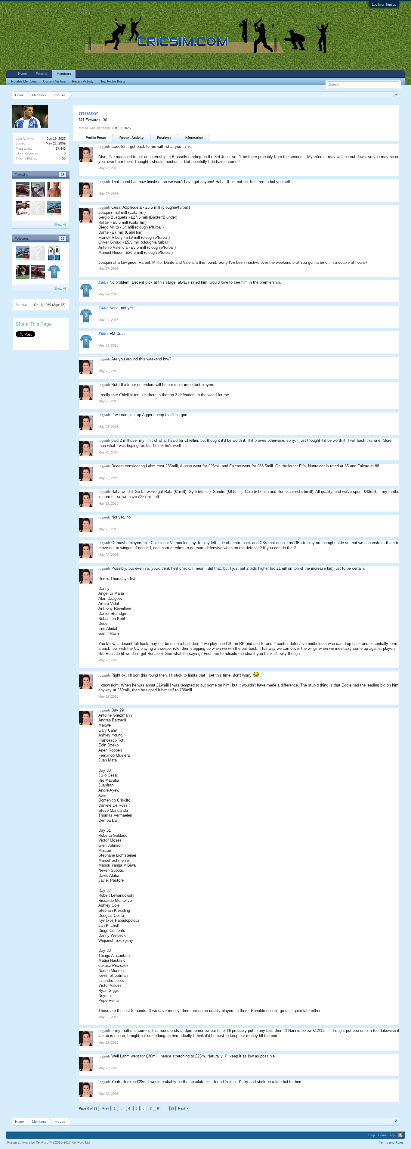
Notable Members (24, 81)
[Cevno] (53, 254)
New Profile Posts (112, 81)
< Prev (104, 1108)
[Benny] (53, 190)
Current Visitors (54, 81)
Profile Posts (96, 137)
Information (194, 137)
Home (22, 73)
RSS (400, 1135)
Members (64, 74)
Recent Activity (131, 137)
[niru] (22, 209)
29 (172, 1108)
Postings (164, 137)
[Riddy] (22, 190)
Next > (183, 1108)
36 (64, 158)
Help (371, 1135)
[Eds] (38, 209)
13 (62, 174)
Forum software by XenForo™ (49, 1142)
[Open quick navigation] (395, 95)
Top (392, 1135)
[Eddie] (53, 273)
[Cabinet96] (22, 273)
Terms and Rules (391, 1142)
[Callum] (53, 209)
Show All (60, 224)
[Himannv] (38, 190)
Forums (41, 73)
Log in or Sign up (384, 4)
